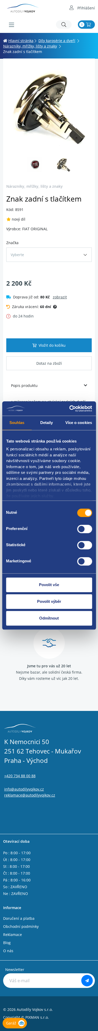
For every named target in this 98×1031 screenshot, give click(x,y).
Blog (7, 942)
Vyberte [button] (17, 254)
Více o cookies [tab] (78, 422)
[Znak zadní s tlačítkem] (49, 107)
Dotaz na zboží (49, 363)
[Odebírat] (87, 980)
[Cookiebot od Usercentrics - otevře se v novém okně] (70, 408)
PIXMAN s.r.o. (37, 1017)
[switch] (84, 529)
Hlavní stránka (20, 40)
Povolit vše (49, 584)
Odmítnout (49, 618)
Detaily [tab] (46, 422)
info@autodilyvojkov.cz (24, 789)
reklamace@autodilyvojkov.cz (29, 795)
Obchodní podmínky (21, 926)
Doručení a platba (18, 918)
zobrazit (60, 296)
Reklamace (12, 934)
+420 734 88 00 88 (20, 775)
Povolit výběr (49, 601)
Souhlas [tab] (17, 422)
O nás (8, 950)
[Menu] (11, 24)
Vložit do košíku (52, 345)
